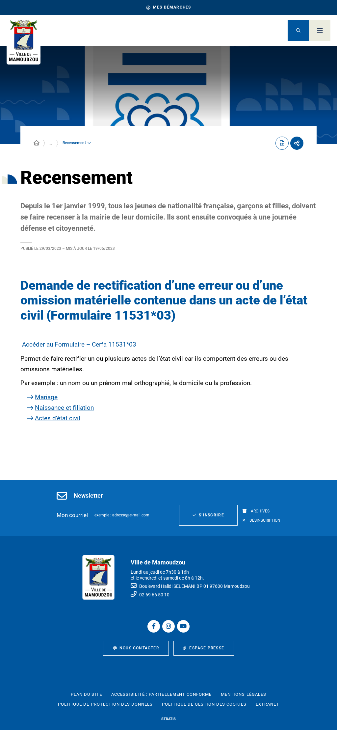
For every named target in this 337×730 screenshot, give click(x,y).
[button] (298, 30)
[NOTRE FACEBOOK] (153, 626)
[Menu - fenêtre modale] (319, 30)
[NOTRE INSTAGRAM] (168, 626)
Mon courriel (72, 515)
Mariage (46, 397)
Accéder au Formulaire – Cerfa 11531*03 (79, 344)
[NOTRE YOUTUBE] (183, 626)
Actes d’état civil (57, 418)
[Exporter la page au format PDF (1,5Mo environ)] (282, 143)
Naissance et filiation (64, 407)
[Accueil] (36, 143)
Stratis (168, 719)
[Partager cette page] (296, 143)
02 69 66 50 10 (154, 594)
